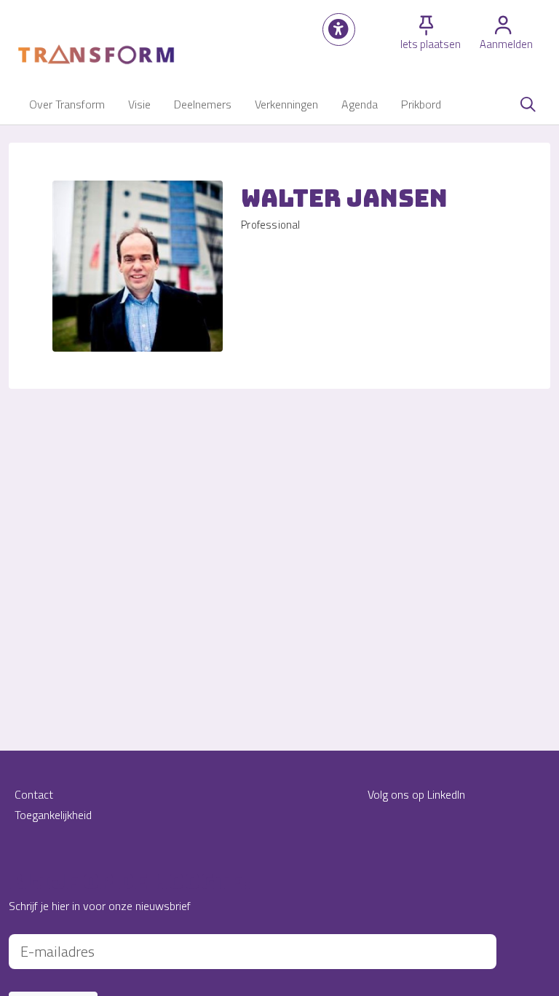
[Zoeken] (528, 104)
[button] (338, 29)
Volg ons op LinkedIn (416, 794)
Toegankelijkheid (53, 814)
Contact (34, 794)
